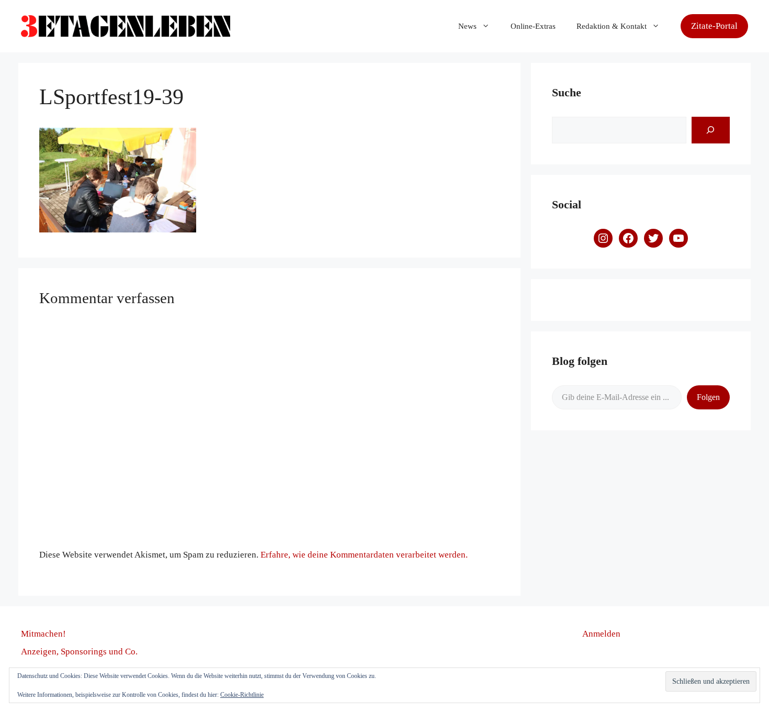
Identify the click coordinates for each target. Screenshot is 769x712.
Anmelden (601, 634)
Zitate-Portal (714, 26)
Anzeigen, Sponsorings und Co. (79, 652)
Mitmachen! (43, 634)
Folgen (708, 397)
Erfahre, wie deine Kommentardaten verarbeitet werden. (364, 555)
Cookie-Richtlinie (242, 694)
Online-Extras (533, 26)
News (467, 26)
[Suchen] (711, 130)
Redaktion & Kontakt (611, 26)
